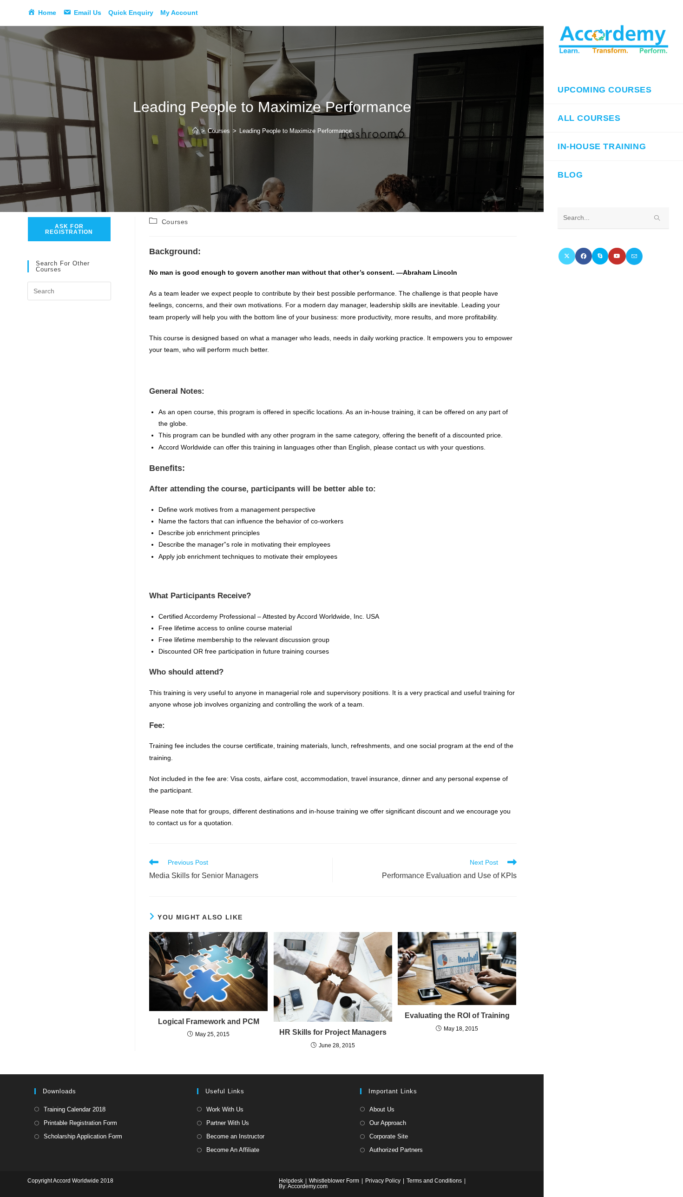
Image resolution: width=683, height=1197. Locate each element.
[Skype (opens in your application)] (600, 256)
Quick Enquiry (130, 12)
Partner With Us (227, 1122)
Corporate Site (388, 1136)
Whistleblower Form (334, 1180)
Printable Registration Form (80, 1122)
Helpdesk (291, 1180)
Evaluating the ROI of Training (457, 1015)
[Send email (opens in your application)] (634, 256)
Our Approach (387, 1122)
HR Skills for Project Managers (333, 1032)
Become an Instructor (235, 1136)
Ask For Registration (69, 229)
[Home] (195, 130)
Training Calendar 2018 (74, 1109)
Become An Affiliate (232, 1149)
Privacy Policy (383, 1180)
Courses (175, 221)
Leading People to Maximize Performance (295, 130)
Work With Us (224, 1109)
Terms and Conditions (434, 1180)
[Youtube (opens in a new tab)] (617, 256)
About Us (381, 1109)
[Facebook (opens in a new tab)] (583, 256)
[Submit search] (657, 218)
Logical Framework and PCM (208, 1021)
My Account (179, 12)
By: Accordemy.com (303, 1186)
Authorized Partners (396, 1149)
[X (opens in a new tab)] (566, 256)
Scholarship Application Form (83, 1136)
